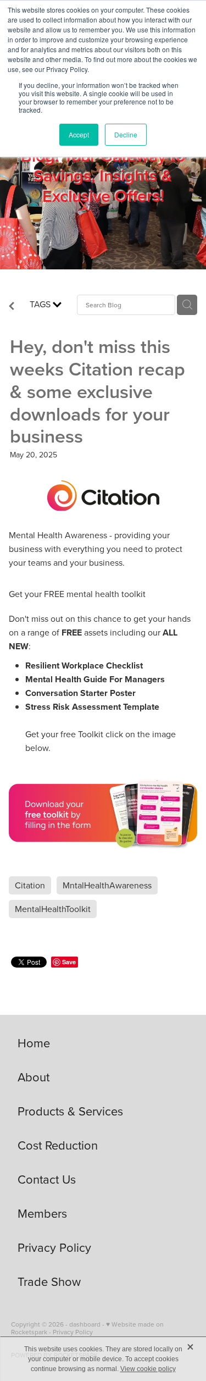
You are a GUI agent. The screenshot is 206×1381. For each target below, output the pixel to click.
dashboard (85, 1324)
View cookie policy (148, 1369)
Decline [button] (125, 134)
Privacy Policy (73, 1331)
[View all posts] (11, 306)
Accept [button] (79, 134)
